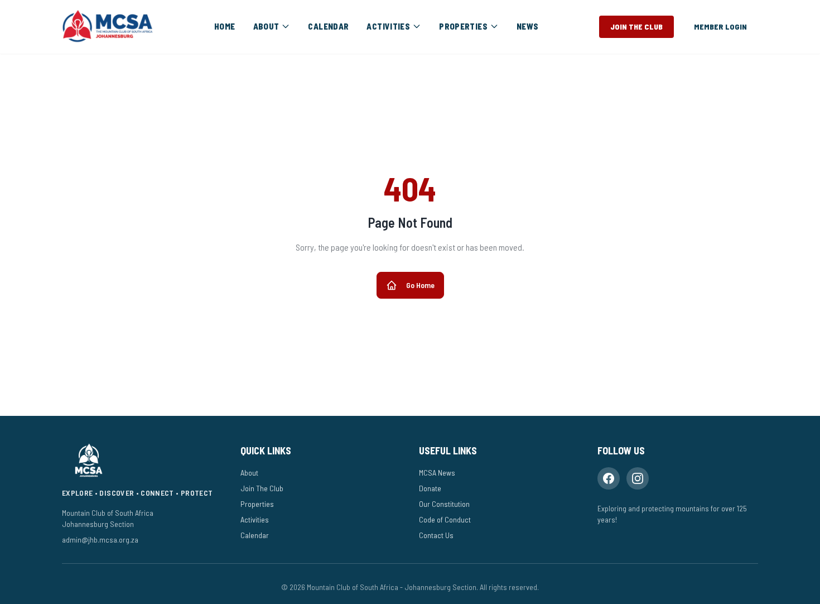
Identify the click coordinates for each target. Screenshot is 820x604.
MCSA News (437, 472)
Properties (257, 504)
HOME (224, 26)
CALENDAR (328, 26)
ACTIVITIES (388, 26)
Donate (430, 488)
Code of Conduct (445, 519)
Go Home (420, 285)
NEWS (528, 26)
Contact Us (436, 535)
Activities (254, 519)
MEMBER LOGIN (720, 26)
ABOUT (266, 26)
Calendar (254, 535)
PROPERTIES (463, 26)
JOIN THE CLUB (636, 26)
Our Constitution (444, 504)
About (249, 472)
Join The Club (261, 488)
